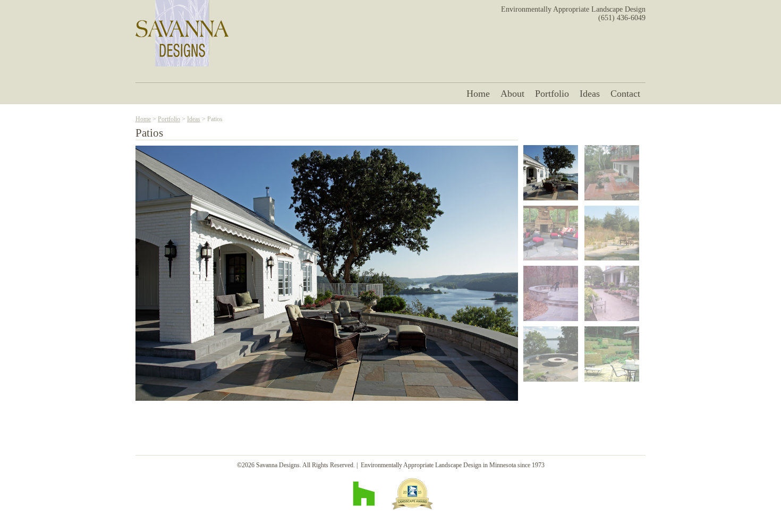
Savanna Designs (181, 33)
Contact (625, 93)
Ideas (590, 93)
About (512, 93)
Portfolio (552, 93)
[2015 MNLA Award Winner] (412, 494)
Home (478, 93)
